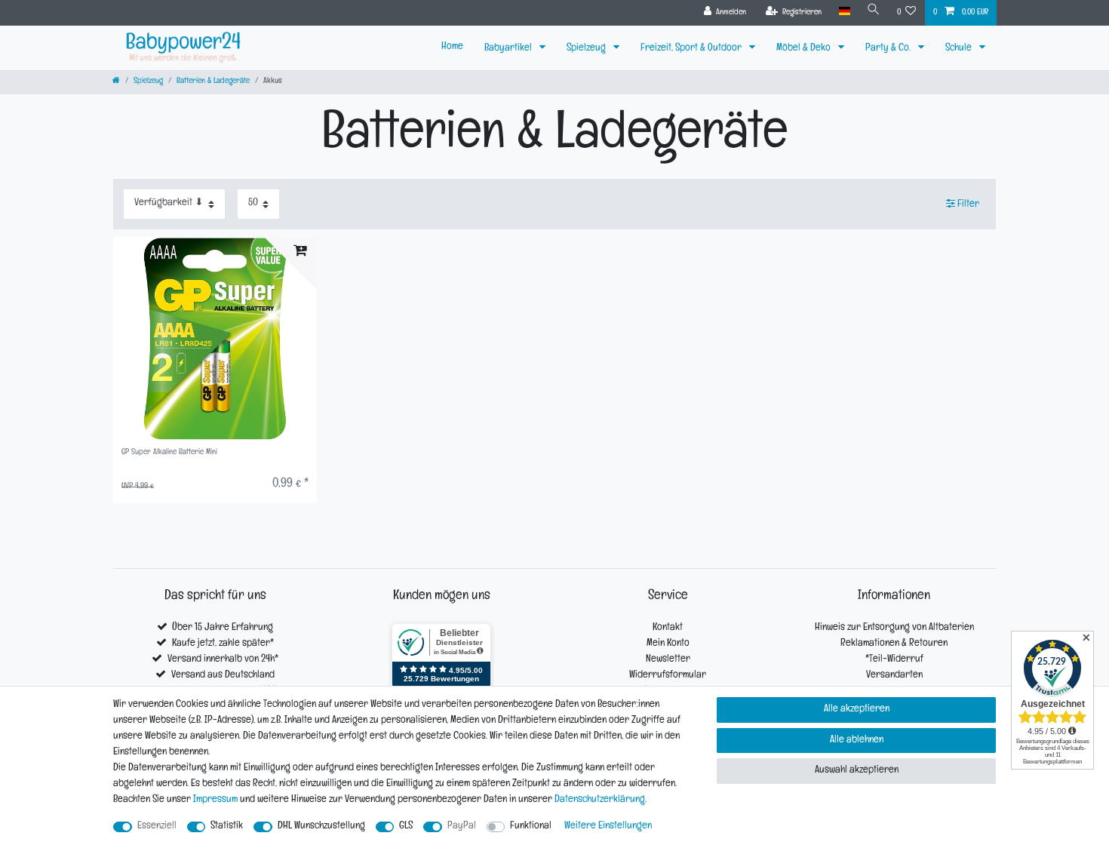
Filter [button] (968, 204)
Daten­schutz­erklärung (599, 800)
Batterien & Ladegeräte (213, 81)
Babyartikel (509, 48)
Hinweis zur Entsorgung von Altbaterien (894, 628)
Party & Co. (889, 48)
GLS (406, 826)
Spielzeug (587, 48)
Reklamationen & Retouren (894, 644)
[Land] (844, 11)
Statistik (226, 826)
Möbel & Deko (804, 48)
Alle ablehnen (856, 740)
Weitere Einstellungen (608, 826)
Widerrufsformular (667, 675)
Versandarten (894, 675)
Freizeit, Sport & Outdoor (692, 48)
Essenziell (157, 826)
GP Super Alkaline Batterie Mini (169, 453)
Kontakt (668, 628)
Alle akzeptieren (856, 709)
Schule (959, 48)
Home (452, 47)
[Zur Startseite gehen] (116, 81)
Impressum (215, 800)
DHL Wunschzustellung (321, 826)
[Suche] (874, 11)
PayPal (461, 826)
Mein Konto (668, 644)
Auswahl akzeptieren (857, 770)
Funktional (530, 826)
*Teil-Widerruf (894, 659)
